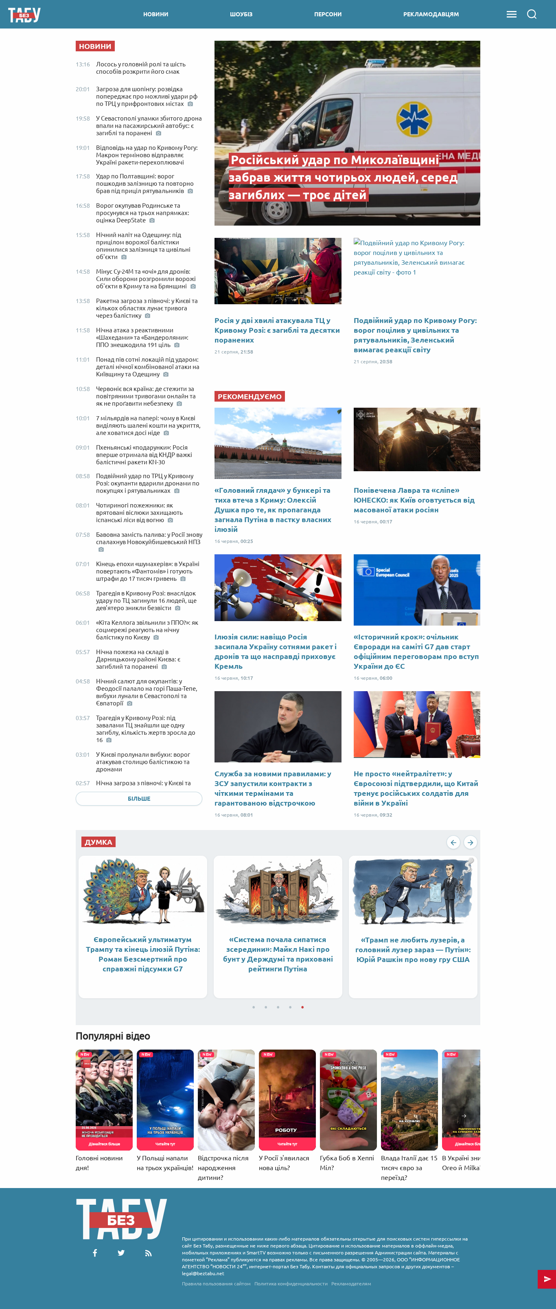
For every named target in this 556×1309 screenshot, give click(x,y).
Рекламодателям (351, 1283)
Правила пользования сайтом (216, 1283)
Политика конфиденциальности (291, 1283)
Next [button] (470, 842)
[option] (143, 927)
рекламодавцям (431, 14)
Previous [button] (453, 842)
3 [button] (278, 1006)
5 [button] (302, 1006)
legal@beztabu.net (203, 1273)
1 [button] (254, 1006)
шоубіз (241, 14)
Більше (139, 798)
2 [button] (266, 1006)
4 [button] (290, 1006)
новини (156, 14)
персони (328, 14)
